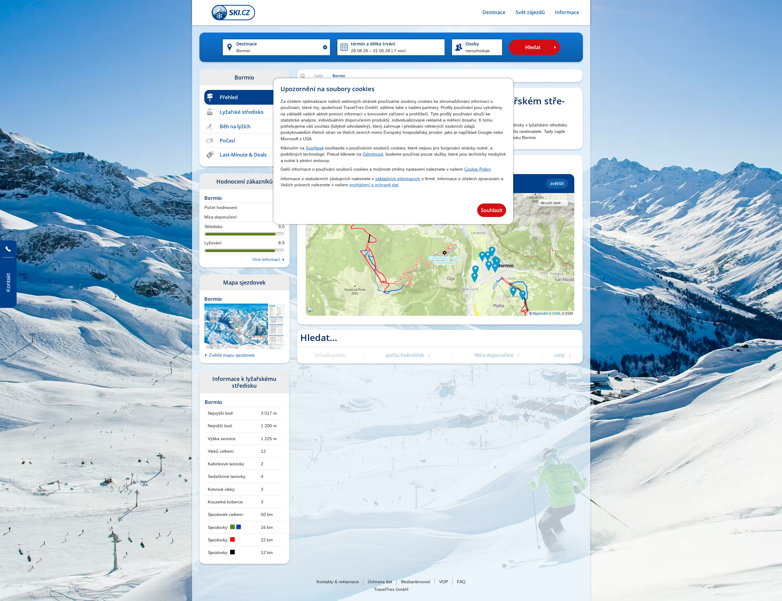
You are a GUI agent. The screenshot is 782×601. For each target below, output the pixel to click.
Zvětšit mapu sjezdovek (232, 355)
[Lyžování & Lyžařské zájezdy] (233, 12)
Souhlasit (315, 147)
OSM (556, 313)
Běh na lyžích (235, 126)
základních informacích (397, 178)
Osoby (472, 44)
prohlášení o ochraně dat (373, 184)
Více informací (266, 259)
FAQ (461, 581)
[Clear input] (325, 47)
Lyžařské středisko (242, 112)
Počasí (227, 140)
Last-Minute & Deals (243, 154)
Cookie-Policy (477, 169)
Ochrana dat (380, 581)
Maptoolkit (540, 313)
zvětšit (557, 183)
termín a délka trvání (373, 44)
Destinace (246, 44)
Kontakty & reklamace (337, 581)
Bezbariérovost (415, 581)
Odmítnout (373, 154)
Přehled (229, 97)
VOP (443, 581)
